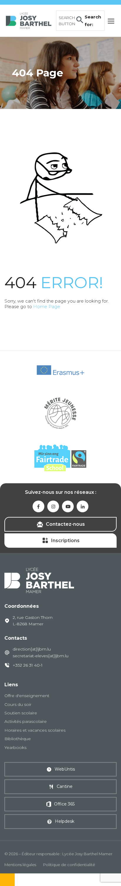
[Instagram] (53, 506)
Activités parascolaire (25, 721)
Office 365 (64, 804)
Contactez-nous (65, 524)
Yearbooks (15, 747)
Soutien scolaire (20, 713)
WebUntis (65, 769)
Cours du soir (17, 704)
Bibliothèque (17, 738)
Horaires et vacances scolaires (34, 730)
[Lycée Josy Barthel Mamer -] (28, 20)
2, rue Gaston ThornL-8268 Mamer (33, 620)
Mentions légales (20, 864)
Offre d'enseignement (26, 695)
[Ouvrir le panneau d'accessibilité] (7, 879)
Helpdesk (64, 821)
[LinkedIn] (82, 506)
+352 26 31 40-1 (28, 665)
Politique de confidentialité (69, 864)
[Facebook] (38, 506)
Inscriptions (65, 540)
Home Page (46, 306)
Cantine (65, 786)
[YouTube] (68, 506)
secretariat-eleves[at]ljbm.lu (40, 655)
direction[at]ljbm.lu (32, 649)
